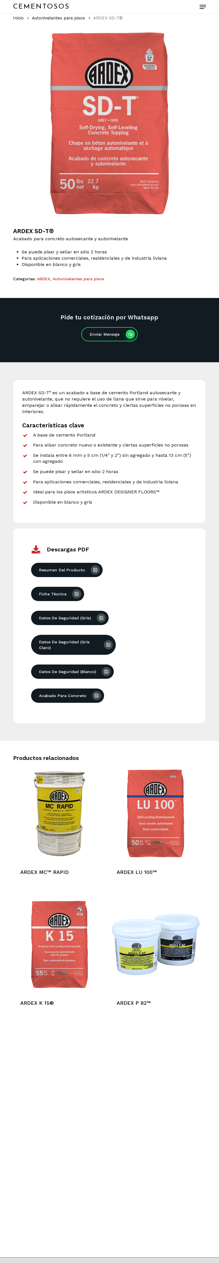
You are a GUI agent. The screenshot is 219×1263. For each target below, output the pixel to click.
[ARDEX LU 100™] (156, 813)
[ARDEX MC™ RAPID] (59, 813)
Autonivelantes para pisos (58, 18)
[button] (203, 7)
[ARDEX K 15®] (59, 944)
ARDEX (43, 279)
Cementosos (41, 6)
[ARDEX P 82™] (156, 944)
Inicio (18, 18)
